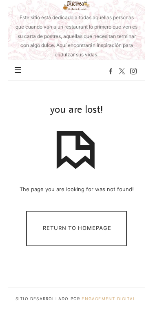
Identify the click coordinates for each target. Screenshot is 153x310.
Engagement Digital (109, 298)
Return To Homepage (77, 228)
